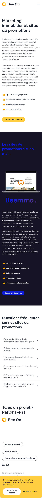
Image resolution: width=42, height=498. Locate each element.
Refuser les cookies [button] (30, 491)
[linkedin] (3, 465)
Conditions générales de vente (13, 473)
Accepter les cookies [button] (12, 491)
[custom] (7, 465)
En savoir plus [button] (8, 485)
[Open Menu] (38, 4)
